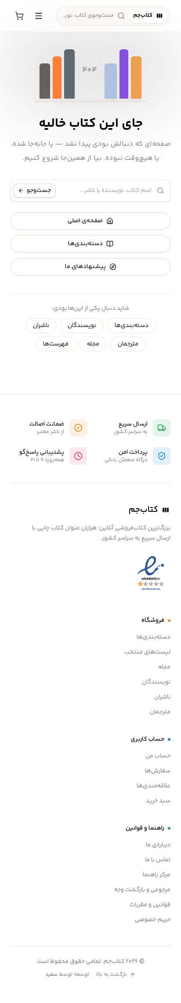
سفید (51, 974)
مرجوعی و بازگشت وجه (142, 889)
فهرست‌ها (56, 344)
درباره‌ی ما (158, 845)
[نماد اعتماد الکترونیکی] (150, 573)
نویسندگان (82, 326)
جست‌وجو (39, 190)
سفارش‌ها (157, 771)
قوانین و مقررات (150, 904)
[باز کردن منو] (38, 16)
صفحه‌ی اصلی (85, 221)
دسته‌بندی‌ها (85, 244)
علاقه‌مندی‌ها (153, 786)
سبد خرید (158, 801)
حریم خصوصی (152, 919)
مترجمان (128, 344)
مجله (93, 344)
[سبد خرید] (19, 16)
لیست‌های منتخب (147, 652)
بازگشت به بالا (111, 974)
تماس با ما (157, 860)
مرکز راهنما (156, 875)
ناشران (41, 326)
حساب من (157, 756)
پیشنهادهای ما (85, 267)
